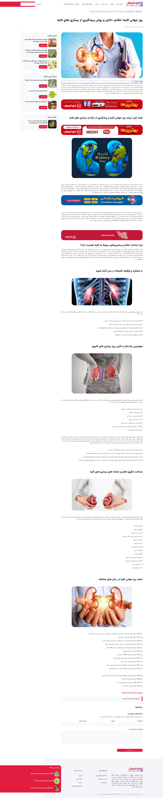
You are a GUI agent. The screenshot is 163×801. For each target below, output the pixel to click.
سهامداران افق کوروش (101, 776)
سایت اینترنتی (83, 721)
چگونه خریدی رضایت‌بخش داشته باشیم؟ (36, 80)
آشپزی (112, 4)
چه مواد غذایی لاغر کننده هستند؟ (38, 91)
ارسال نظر (129, 750)
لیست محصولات (102, 779)
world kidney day (133, 693)
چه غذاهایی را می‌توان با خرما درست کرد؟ (36, 102)
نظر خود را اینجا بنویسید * (135, 729)
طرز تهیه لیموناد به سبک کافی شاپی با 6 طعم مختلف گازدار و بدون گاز (35, 62)
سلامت (97, 4)
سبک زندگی (104, 4)
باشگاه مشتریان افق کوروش (71, 4)
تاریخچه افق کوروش (87, 4)
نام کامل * (140, 721)
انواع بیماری (130, 11)
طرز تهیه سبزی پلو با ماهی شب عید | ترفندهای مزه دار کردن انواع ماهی (37, 122)
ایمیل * (113, 721)
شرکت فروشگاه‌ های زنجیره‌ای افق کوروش (110, 794)
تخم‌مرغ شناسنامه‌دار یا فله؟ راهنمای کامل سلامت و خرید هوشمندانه (36, 41)
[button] (21, 27)
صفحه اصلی (119, 4)
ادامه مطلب (43, 45)
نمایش (133, 81)
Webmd (124, 693)
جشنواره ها (104, 783)
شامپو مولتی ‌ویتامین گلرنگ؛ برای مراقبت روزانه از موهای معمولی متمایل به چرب (36, 51)
